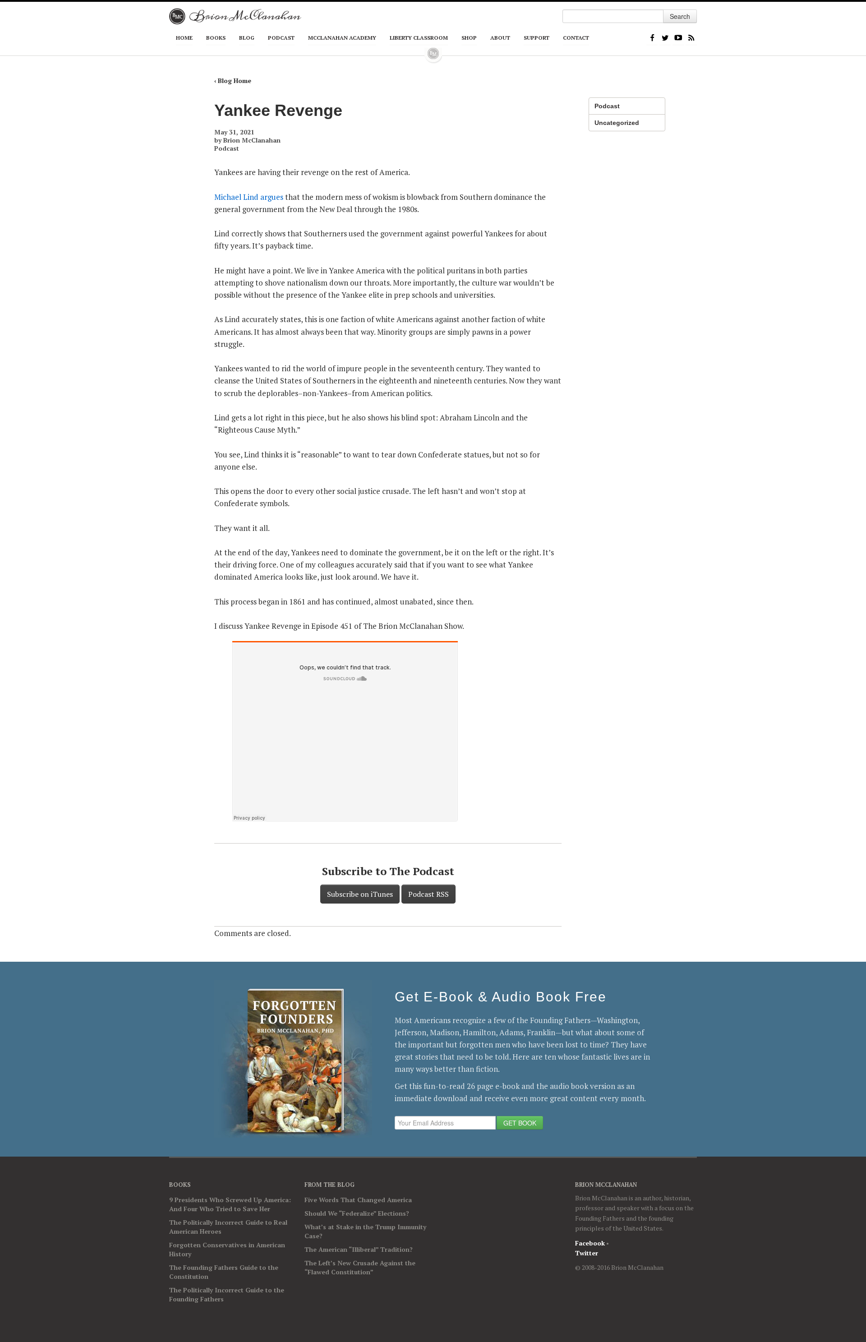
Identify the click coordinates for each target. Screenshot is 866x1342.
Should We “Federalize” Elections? (356, 1213)
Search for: (568, 4)
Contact (576, 37)
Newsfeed (691, 37)
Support (536, 37)
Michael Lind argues (248, 197)
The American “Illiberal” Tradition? (358, 1249)
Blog (246, 37)
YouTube (678, 37)
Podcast (281, 37)
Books (216, 37)
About (500, 37)
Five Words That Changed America (358, 1199)
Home (184, 37)
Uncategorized (616, 122)
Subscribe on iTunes (360, 894)
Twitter (665, 37)
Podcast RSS (428, 894)
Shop (469, 37)
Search (680, 16)
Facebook (652, 37)
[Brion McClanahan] (235, 16)
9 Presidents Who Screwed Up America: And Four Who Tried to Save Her (230, 1204)
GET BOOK (519, 1122)
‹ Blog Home (232, 80)
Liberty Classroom (419, 37)
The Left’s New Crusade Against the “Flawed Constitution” (359, 1267)
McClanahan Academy (342, 37)
